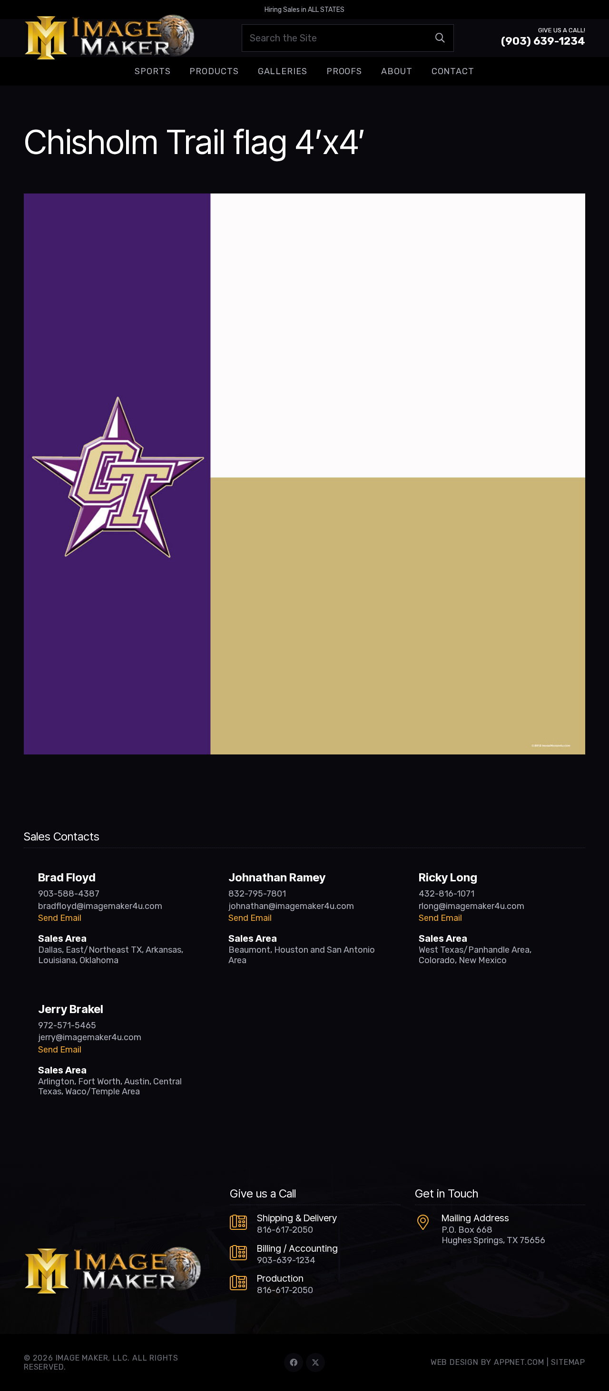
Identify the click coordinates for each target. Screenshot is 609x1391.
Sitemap (568, 1362)
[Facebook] (293, 1362)
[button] (178, 71)
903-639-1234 (286, 1260)
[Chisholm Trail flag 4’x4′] (304, 200)
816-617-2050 (285, 1230)
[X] (315, 1362)
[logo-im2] (109, 38)
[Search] (440, 38)
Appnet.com (519, 1362)
